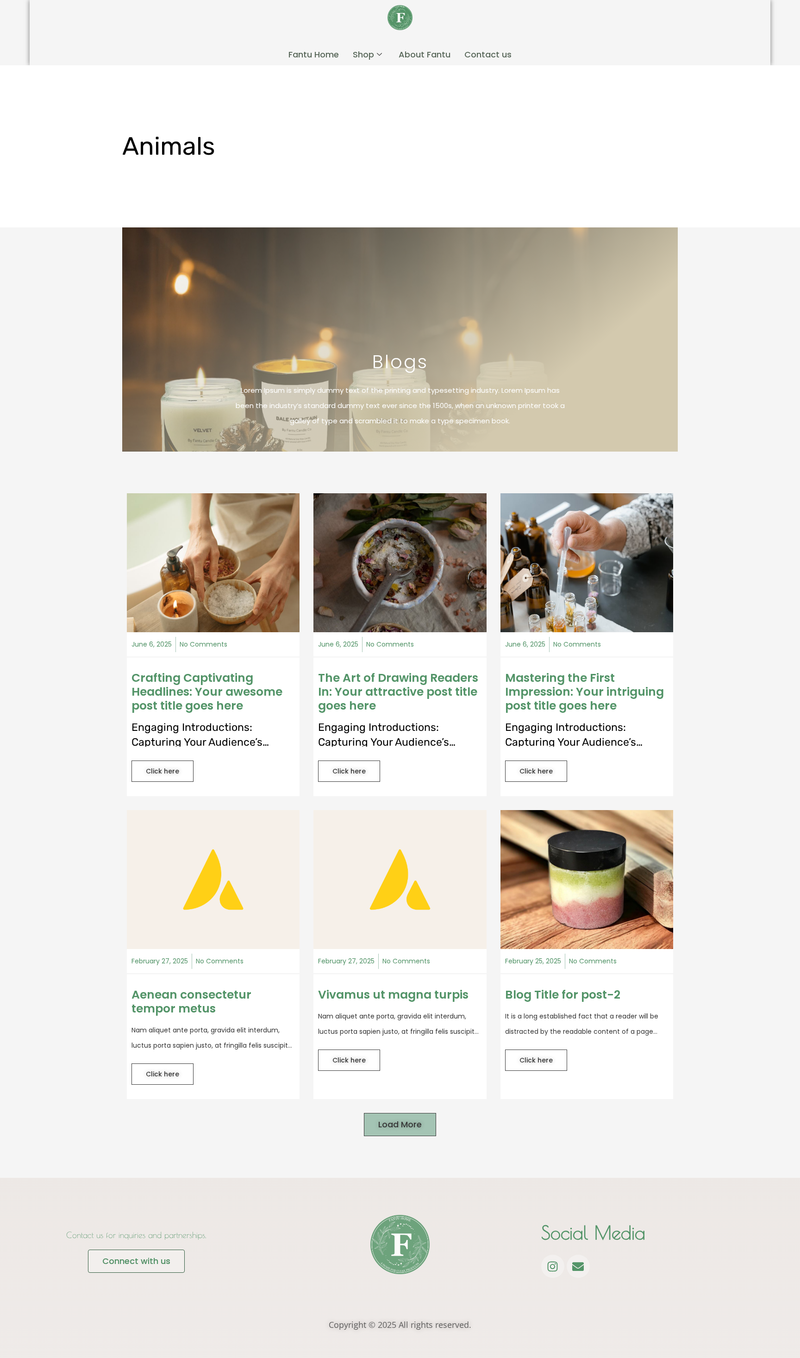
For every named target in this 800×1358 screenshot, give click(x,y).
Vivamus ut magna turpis (393, 995)
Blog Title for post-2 (562, 995)
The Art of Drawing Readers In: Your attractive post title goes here (398, 692)
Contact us (488, 54)
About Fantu (424, 54)
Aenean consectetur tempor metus (191, 1002)
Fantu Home (313, 54)
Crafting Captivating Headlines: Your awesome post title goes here (206, 692)
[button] (400, 1124)
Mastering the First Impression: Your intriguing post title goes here (584, 692)
